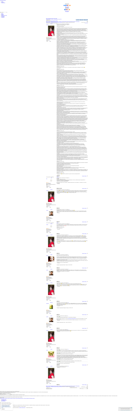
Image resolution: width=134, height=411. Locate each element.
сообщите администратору (22, 407)
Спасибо (85, 188)
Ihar (46, 178)
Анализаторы (3, 16)
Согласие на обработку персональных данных (29, 398)
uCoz (3, 397)
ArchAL (51, 209)
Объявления (2, 17)
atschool (51, 223)
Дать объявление (3, 400)
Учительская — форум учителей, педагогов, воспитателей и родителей (67, 21)
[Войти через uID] (64, 5)
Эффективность (3, 2)
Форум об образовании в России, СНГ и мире (51, 18)
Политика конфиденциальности (19, 398)
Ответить (83, 188)
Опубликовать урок (3, 399)
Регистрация (67, 7)
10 (68, 302)
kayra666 (47, 24)
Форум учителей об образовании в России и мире (52, 21)
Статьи (2, 1)
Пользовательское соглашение (3, 398)
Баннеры (14, 398)
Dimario (51, 254)
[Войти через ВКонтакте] (65, 5)
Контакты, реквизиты (10, 398)
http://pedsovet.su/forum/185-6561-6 (72, 318)
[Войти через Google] (68, 5)
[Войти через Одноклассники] (69, 5)
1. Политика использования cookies (5, 405)
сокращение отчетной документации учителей (56, 22)
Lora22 (51, 349)
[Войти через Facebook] (66, 5)
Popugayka (51, 302)
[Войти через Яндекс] (67, 5)
